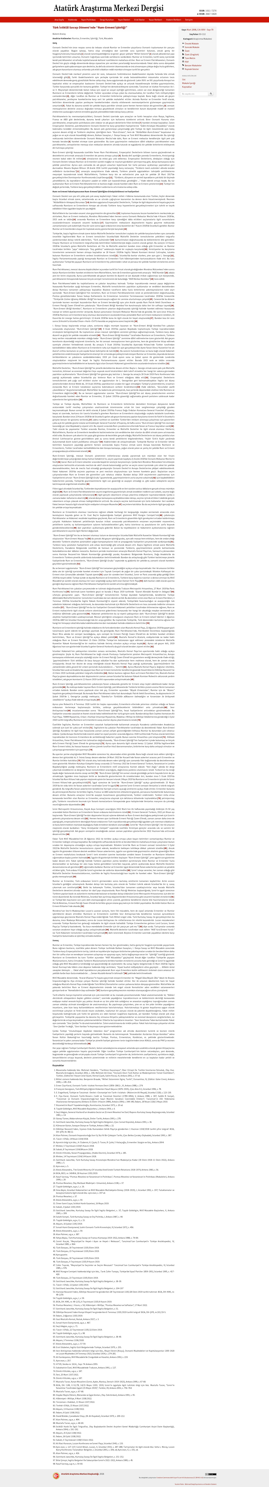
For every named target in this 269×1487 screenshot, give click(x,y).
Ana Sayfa (59, 19)
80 (83, 804)
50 (89, 538)
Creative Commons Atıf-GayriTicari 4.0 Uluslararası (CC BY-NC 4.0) (179, 1477)
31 (117, 350)
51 (172, 541)
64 (105, 673)
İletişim (189, 19)
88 (128, 870)
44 (61, 491)
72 (164, 737)
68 (165, 707)
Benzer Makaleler (193, 65)
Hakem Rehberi (173, 19)
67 (98, 699)
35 (75, 393)
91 (172, 896)
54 (141, 580)
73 (102, 743)
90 (80, 887)
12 (110, 177)
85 (165, 848)
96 (125, 973)
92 (82, 906)
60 (116, 637)
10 (84, 158)
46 (86, 498)
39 (101, 441)
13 (161, 183)
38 (172, 426)
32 (167, 363)
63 (125, 666)
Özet (187, 50)
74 (91, 749)
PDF (186, 61)
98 (89, 1043)
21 (116, 255)
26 (172, 305)
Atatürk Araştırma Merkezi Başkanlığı (80, 1473)
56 (172, 591)
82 (86, 818)
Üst (183, 79)
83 (127, 824)
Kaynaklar (187, 86)
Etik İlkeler (139, 19)
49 (75, 527)
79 (159, 798)
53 (101, 574)
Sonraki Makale (191, 47)
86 (88, 857)
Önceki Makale (191, 43)
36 (80, 399)
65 (132, 679)
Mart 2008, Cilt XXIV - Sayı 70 (200, 29)
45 (95, 494)
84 (68, 834)
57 (62, 607)
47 (120, 504)
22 (172, 255)
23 (166, 272)
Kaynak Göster (191, 69)
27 (151, 318)
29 (100, 328)
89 (74, 876)
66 (64, 687)
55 (68, 591)
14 (87, 202)
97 (98, 990)
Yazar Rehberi (155, 19)
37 (90, 419)
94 (107, 929)
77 (89, 782)
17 (102, 222)
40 (89, 451)
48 (161, 515)
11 (78, 171)
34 (138, 386)
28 (136, 321)
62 (152, 646)
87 (81, 867)
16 (74, 219)
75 (79, 760)
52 (78, 563)
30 (99, 335)
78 (117, 785)
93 (141, 926)
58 (88, 613)
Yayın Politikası (88, 19)
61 (144, 643)
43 (88, 484)
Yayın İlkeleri (124, 19)
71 (91, 727)
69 (69, 710)
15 (118, 213)
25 (151, 299)
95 (106, 932)
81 (129, 812)
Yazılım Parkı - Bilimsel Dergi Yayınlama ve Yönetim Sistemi (195, 1484)
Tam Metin (189, 58)
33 (146, 377)
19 (112, 239)
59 (148, 623)
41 (59, 461)
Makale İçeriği (188, 83)
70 (139, 719)
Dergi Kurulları (107, 19)
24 (152, 278)
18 (125, 229)
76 (96, 773)
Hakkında (72, 19)
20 (145, 249)
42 (154, 477)
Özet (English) (191, 54)
